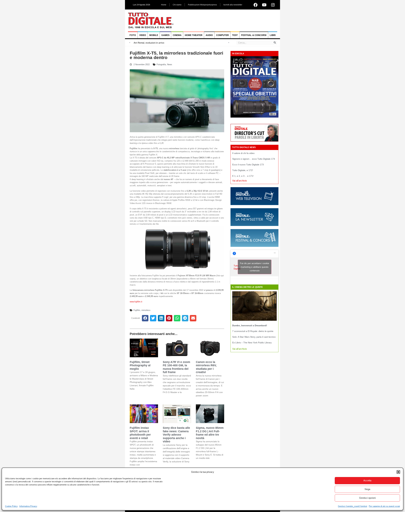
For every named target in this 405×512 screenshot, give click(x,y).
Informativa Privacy (28, 506)
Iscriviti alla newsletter (232, 5)
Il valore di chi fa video (243, 153)
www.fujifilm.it (136, 301)
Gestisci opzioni (367, 497)
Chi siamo (177, 5)
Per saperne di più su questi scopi (384, 506)
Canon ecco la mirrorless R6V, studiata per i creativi (206, 367)
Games (165, 35)
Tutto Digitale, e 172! (242, 170)
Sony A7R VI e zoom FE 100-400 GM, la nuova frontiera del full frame (176, 367)
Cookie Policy (11, 506)
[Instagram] (273, 5)
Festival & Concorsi (253, 35)
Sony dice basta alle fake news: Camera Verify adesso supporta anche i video (176, 434)
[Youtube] (264, 5)
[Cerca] (275, 42)
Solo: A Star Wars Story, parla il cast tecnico (254, 337)
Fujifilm (137, 310)
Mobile (153, 35)
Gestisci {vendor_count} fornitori (352, 506)
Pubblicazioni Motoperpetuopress (202, 5)
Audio (209, 35)
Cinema (177, 35)
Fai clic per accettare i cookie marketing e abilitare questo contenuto (254, 267)
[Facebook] (255, 5)
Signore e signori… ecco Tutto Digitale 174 (253, 159)
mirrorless (145, 310)
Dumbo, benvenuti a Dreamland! (249, 325)
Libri (273, 35)
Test (235, 35)
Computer (222, 35)
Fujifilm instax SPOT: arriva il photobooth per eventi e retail (140, 433)
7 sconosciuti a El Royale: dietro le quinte (252, 331)
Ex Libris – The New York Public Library (252, 342)
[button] (398, 472)
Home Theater (193, 35)
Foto (133, 35)
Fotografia (161, 64)
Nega (367, 489)
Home (163, 5)
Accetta (367, 480)
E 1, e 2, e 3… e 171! (243, 176)
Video (142, 35)
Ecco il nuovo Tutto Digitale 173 (248, 164)
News (169, 64)
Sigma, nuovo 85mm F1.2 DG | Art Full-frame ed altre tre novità (210, 433)
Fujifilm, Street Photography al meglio (140, 365)
